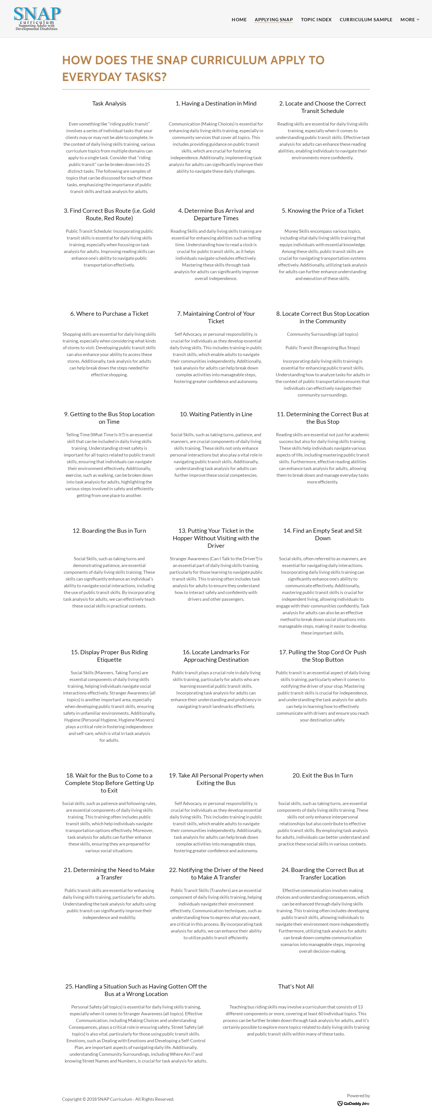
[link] (37, 18)
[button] (410, 19)
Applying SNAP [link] (274, 19)
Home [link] (239, 19)
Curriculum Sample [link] (366, 19)
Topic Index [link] (316, 19)
